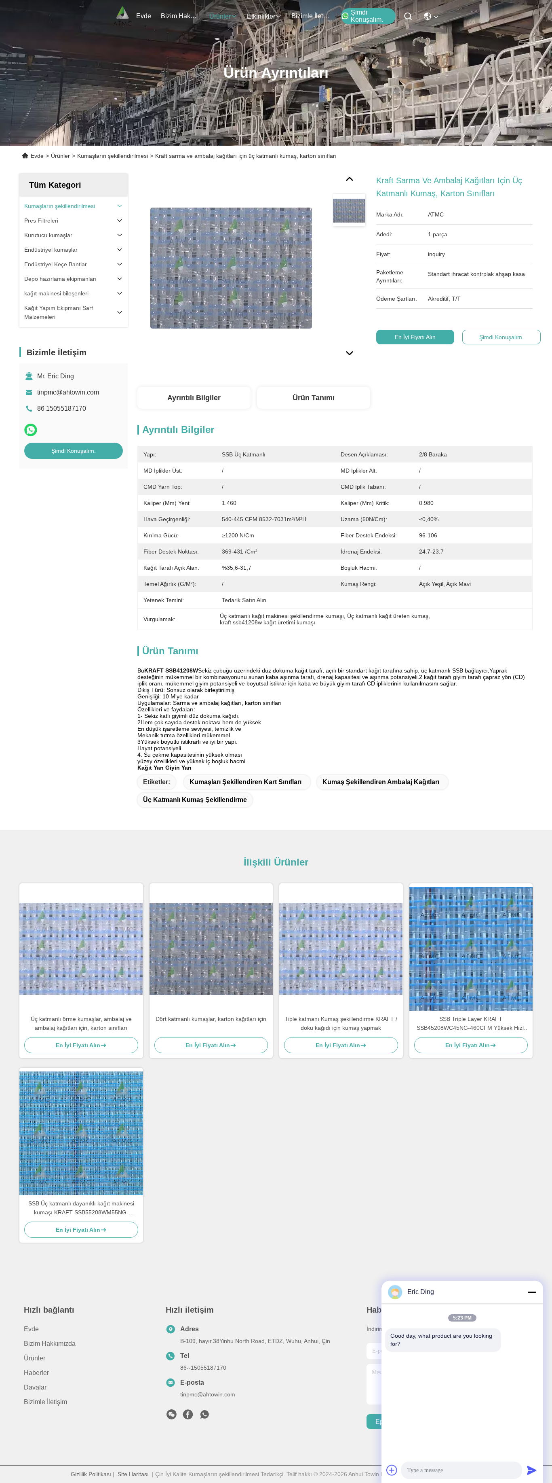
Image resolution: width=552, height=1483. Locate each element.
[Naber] (30, 429)
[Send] (531, 1470)
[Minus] (532, 1292)
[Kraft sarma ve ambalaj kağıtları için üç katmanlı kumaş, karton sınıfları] (231, 268)
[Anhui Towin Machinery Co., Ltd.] (123, 16)
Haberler (36, 1372)
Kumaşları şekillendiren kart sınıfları (245, 782)
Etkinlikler (261, 16)
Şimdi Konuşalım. (367, 16)
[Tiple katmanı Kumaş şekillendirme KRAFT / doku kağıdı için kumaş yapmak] (341, 949)
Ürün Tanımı (314, 398)
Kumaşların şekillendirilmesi (112, 156)
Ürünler (220, 16)
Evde (143, 16)
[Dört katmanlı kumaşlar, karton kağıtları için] (211, 949)
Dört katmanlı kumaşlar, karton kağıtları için (211, 1019)
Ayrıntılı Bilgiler (194, 398)
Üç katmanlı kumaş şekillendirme (195, 799)
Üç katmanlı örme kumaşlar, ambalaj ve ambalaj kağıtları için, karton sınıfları (81, 1023)
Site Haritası (133, 1474)
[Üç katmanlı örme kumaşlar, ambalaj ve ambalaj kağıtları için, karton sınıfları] (81, 949)
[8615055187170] (204, 1416)
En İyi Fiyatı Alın (415, 337)
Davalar (35, 1387)
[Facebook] (188, 1416)
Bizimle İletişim (310, 16)
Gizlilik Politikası (91, 1474)
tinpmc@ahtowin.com (68, 392)
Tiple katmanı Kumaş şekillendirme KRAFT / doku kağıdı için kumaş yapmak (341, 1023)
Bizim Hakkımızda (180, 16)
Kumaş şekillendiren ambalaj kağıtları (380, 782)
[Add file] (392, 1470)
